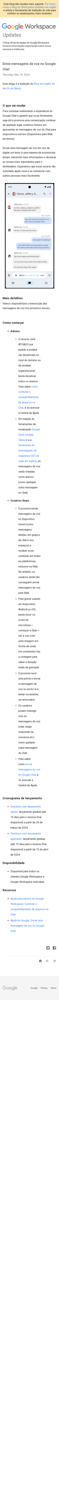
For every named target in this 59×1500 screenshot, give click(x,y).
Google (34, 988)
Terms (53, 988)
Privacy (44, 988)
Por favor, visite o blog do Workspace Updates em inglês (29, 5)
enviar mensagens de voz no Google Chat (29, 769)
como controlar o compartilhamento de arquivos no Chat (28, 397)
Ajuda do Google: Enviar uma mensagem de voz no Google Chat (27, 926)
